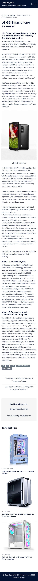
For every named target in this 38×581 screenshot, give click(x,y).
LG (7, 366)
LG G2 (12, 366)
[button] (32, 4)
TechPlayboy (7, 2)
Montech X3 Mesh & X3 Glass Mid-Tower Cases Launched (16, 558)
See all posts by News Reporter (19, 416)
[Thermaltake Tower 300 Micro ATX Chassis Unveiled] (19, 449)
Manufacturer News (9, 17)
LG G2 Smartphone (23, 366)
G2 (3, 366)
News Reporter (9, 15)
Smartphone (7, 368)
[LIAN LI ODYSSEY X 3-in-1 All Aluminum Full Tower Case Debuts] (19, 492)
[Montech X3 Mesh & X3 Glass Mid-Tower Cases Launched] (19, 535)
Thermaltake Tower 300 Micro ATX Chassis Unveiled (17, 472)
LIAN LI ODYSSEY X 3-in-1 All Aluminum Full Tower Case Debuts (17, 515)
